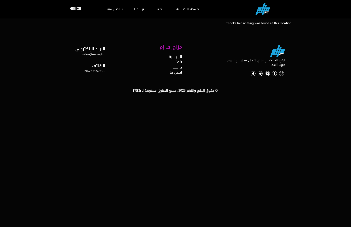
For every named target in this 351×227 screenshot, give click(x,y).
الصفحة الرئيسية (188, 9)
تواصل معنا (114, 9)
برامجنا (139, 9)
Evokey (137, 91)
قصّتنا (160, 9)
